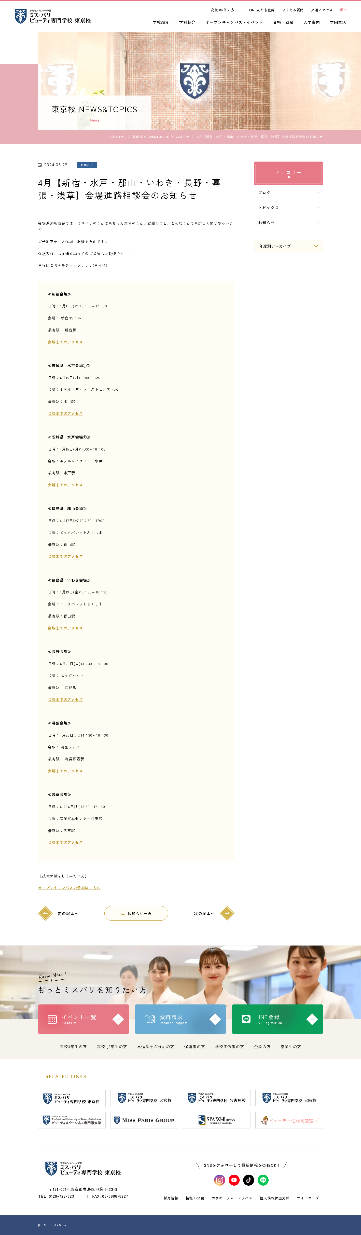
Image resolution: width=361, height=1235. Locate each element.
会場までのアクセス (65, 341)
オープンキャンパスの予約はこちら (69, 887)
